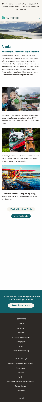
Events (20, 346)
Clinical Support (20, 368)
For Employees (21, 342)
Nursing (20, 377)
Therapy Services (20, 386)
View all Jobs (21, 390)
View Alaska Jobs (21, 216)
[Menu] (39, 18)
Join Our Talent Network (21, 305)
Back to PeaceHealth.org (21, 351)
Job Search (20, 328)
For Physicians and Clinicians (20, 337)
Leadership (20, 372)
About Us (21, 324)
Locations (20, 333)
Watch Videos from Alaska (21, 209)
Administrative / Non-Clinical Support (20, 363)
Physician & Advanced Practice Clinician (20, 381)
